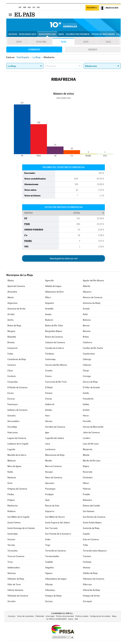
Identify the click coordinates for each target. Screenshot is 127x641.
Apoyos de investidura (103, 34)
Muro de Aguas (14, 466)
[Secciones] (10, 15)
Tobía (85, 545)
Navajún (49, 472)
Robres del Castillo (91, 505)
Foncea (48, 398)
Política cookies (81, 616)
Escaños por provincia (78, 34)
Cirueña (48, 370)
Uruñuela (87, 562)
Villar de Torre (14, 584)
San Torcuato (51, 528)
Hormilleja (12, 427)
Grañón (86, 410)
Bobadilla (11, 337)
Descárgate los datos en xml (63, 258)
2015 (85, 41)
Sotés (47, 539)
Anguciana (12, 303)
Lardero (86, 438)
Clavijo (86, 370)
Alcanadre (12, 292)
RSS (76, 619)
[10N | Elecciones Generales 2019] (63, 25)
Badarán (49, 320)
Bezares (86, 331)
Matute (86, 455)
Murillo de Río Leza (91, 460)
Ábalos (10, 280)
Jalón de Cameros (91, 432)
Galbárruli (49, 404)
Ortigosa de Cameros (17, 489)
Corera (48, 376)
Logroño (11, 449)
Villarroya (87, 584)
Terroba (11, 545)
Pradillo (86, 494)
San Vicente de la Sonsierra (58, 534)
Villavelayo (50, 590)
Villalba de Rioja (90, 573)
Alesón (10, 297)
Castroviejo (50, 359)
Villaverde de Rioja (91, 590)
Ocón (9, 483)
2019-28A (41, 41)
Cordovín (11, 376)
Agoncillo (49, 280)
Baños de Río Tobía (54, 325)
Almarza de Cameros (92, 297)
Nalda (10, 472)
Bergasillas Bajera (53, 331)
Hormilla (87, 421)
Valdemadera (13, 567)
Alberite (86, 286)
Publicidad (39, 616)
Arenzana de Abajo (91, 303)
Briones (11, 342)
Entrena (48, 393)
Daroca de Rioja (90, 382)
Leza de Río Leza (91, 444)
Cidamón (87, 365)
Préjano (11, 500)
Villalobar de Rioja (15, 579)
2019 (18, 41)
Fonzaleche (88, 398)
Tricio (10, 562)
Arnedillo (49, 308)
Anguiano (49, 303)
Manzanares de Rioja (54, 455)
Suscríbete (92, 8)
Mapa (61, 34)
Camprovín (12, 348)
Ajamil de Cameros (16, 286)
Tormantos (12, 550)
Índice (70, 619)
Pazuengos (50, 489)
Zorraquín (87, 601)
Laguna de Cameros (16, 438)
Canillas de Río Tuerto (93, 348)
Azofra (10, 320)
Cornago (87, 376)
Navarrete (87, 472)
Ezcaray (11, 398)
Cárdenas (49, 353)
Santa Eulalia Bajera (92, 522)
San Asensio (88, 511)
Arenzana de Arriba (16, 308)
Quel (47, 500)
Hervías (48, 421)
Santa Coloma (14, 522)
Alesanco (87, 292)
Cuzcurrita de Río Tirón (56, 382)
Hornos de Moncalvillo (93, 427)
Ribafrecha (12, 505)
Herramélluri (13, 421)
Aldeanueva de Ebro (54, 292)
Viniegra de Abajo (53, 595)
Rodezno (11, 511)
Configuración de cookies (100, 616)
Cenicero (11, 365)
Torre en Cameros (15, 556)
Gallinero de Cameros (17, 410)
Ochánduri (88, 477)
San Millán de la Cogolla (18, 517)
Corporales (12, 382)
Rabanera (87, 500)
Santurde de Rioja (91, 528)
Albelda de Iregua (53, 286)
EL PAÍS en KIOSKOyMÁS (56, 619)
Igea (47, 432)
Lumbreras (50, 449)
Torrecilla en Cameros (55, 550)
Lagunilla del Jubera (54, 438)
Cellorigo (87, 359)
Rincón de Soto (52, 505)
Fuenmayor (12, 404)
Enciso (10, 393)
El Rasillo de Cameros (17, 387)
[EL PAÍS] (25, 15)
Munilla (48, 460)
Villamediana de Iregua (55, 579)
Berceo (86, 325)
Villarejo (49, 584)
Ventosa (86, 567)
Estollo (86, 393)
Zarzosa (49, 601)
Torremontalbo (52, 556)
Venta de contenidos (25, 616)
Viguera (48, 573)
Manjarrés (87, 449)
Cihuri (10, 370)
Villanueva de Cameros (93, 579)
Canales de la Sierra (54, 348)
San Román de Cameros (94, 517)
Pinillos (10, 494)
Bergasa (11, 331)
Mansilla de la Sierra (16, 455)
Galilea (86, 404)
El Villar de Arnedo (91, 387)
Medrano (11, 460)
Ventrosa (11, 573)
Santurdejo (12, 534)
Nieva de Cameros (53, 477)
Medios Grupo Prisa (63, 637)
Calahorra (87, 342)
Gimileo (48, 410)
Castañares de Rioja (16, 359)
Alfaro (48, 297)
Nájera (86, 466)
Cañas (10, 353)
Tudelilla (49, 562)
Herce (86, 415)
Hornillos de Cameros (55, 427)
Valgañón (49, 567)
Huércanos (12, 432)
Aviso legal (50, 616)
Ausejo (48, 314)
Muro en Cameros (53, 466)
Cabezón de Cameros (55, 342)
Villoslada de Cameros (17, 595)
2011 (108, 41)
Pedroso (87, 489)
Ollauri (86, 483)
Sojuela (86, 534)
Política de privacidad (65, 616)
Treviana (87, 556)
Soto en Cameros (91, 539)
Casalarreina (89, 353)
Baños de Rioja (14, 325)
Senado (92, 49)
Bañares (87, 320)
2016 (63, 41)
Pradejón (49, 494)
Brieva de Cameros (54, 337)
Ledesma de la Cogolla (17, 444)
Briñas (86, 337)
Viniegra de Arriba (91, 595)
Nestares (11, 477)
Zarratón (11, 601)
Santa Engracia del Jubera (57, 522)
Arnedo (86, 308)
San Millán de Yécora (55, 517)
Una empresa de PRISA (63, 629)
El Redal (49, 387)
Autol (85, 314)
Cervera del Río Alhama (56, 365)
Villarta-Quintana (15, 590)
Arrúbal (10, 314)
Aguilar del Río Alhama (93, 280)
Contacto (11, 616)
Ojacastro (49, 483)
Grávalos (11, 415)
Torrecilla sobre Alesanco (95, 550)
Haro (47, 415)
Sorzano (11, 539)
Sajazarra (49, 511)
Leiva (47, 444)
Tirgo (47, 545)
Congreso (34, 49)
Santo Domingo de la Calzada (21, 528)
